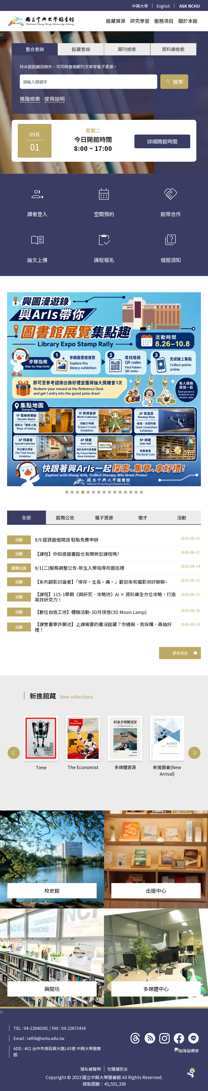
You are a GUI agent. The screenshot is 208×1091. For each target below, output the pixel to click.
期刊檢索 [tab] (127, 49)
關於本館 (188, 20)
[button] (66, 492)
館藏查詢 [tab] (81, 49)
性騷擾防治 (117, 1069)
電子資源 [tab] (104, 517)
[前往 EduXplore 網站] (191, 1074)
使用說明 (54, 98)
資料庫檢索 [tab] (173, 49)
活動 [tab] (181, 517)
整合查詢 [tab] (35, 49)
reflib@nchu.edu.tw (45, 1038)
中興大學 (140, 6)
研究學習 (139, 20)
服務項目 (164, 20)
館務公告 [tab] (65, 517)
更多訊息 (180, 653)
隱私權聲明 (90, 1069)
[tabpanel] (104, 584)
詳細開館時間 (162, 141)
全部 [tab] (26, 517)
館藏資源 (115, 20)
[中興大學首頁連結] (41, 21)
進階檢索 (30, 98)
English (163, 6)
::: (1, 14)
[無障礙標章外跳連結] (187, 1051)
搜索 (174, 81)
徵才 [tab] (142, 517)
